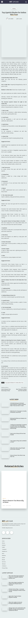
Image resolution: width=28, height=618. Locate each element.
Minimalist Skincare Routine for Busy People (18, 419)
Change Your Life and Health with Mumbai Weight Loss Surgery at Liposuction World (17, 609)
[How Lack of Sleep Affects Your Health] (5, 434)
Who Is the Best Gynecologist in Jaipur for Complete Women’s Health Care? (16, 577)
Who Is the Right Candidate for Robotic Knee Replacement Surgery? (16, 584)
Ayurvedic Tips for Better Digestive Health (15, 596)
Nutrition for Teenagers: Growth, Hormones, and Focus (18, 411)
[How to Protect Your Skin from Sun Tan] (5, 456)
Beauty (14, 8)
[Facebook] (3, 532)
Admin (11, 18)
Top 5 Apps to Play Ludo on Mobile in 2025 (18, 441)
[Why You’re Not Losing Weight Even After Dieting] (5, 448)
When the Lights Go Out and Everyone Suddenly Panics (15, 602)
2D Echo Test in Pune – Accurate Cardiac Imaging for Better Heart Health (17, 590)
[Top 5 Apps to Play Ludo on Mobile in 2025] (5, 441)
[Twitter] (11, 532)
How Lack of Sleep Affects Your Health (18, 434)
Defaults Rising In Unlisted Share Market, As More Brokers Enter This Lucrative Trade (18, 404)
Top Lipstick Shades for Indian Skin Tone (14, 382)
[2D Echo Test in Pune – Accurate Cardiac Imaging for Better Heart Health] (4, 590)
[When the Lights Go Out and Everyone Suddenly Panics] (4, 603)
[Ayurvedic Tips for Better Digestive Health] (4, 597)
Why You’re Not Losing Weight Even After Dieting (17, 448)
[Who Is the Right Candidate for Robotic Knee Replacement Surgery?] (4, 583)
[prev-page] (13, 513)
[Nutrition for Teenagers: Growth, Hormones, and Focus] (5, 412)
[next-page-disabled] (15, 513)
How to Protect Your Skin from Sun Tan (17, 456)
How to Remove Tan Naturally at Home (13, 501)
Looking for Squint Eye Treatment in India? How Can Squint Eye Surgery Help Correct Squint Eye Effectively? (18, 426)
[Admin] (7, 19)
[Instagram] (7, 532)
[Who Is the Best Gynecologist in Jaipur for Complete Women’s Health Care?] (4, 577)
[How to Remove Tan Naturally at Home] (14, 483)
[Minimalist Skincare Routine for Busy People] (5, 419)
